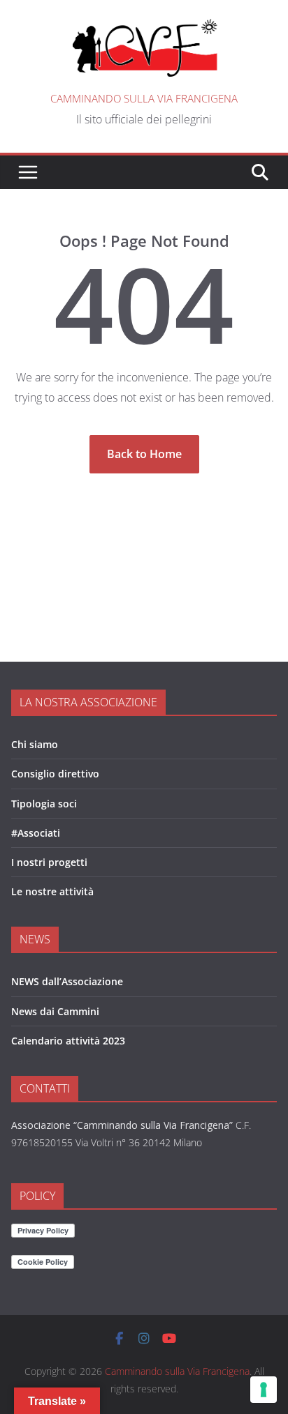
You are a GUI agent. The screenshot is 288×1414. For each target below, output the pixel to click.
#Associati (35, 832)
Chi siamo (34, 744)
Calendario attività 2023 (68, 1040)
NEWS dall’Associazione (67, 981)
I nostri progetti (49, 862)
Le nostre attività (52, 891)
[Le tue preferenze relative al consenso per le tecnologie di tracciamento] (263, 1389)
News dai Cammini (55, 1011)
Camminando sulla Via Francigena (144, 98)
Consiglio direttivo (55, 773)
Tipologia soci (44, 803)
